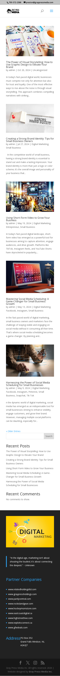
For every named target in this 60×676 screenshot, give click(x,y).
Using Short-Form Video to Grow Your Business (28, 219)
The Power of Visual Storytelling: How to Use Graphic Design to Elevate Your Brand (29, 64)
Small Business (13, 147)
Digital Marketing (40, 144)
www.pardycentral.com (19, 598)
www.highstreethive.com (20, 618)
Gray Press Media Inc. (40, 671)
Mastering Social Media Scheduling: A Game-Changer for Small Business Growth (27, 301)
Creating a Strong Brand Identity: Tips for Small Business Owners (30, 140)
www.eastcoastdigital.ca (20, 613)
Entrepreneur (12, 226)
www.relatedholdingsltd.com (22, 589)
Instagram (22, 310)
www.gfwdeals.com (18, 627)
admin (12, 70)
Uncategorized (40, 70)
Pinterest (32, 391)
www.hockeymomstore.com (22, 608)
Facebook (11, 310)
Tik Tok (30, 395)
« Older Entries (13, 431)
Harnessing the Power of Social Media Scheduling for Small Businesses (28, 384)
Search (49, 436)
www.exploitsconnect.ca (20, 622)
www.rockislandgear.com (20, 603)
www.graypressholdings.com (22, 594)
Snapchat (20, 395)
